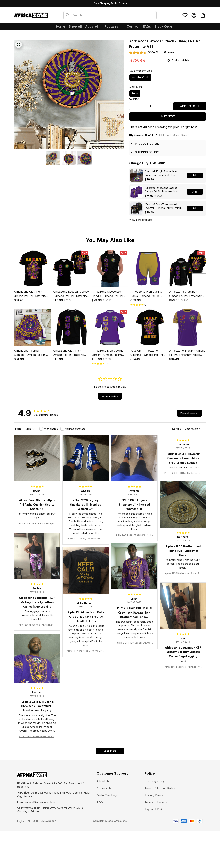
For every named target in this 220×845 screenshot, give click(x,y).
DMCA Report (48, 820)
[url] (40, 802)
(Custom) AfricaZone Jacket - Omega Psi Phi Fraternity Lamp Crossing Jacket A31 (162, 189)
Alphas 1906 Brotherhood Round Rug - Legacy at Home (183, 573)
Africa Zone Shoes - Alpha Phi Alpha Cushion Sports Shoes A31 (37, 523)
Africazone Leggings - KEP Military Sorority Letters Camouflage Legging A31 (37, 624)
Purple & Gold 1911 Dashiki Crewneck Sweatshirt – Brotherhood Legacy (182, 473)
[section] (161, 52)
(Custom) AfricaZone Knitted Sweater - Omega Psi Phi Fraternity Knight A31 (164, 206)
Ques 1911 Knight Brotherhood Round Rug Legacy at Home (161, 173)
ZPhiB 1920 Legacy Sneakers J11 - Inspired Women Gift (86, 538)
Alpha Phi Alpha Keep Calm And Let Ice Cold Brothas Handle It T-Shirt (85, 651)
